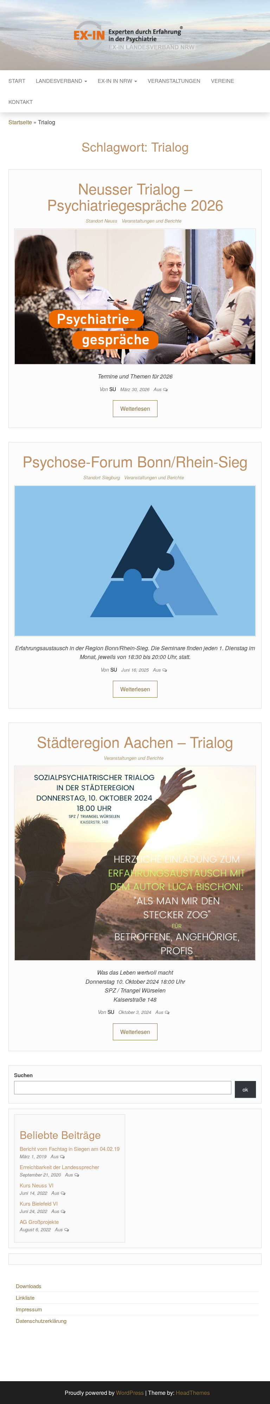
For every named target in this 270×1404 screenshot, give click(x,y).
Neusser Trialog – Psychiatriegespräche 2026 (135, 196)
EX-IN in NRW (116, 80)
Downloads (28, 1286)
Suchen (23, 1075)
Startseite (20, 122)
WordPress (130, 1393)
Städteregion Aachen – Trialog (135, 741)
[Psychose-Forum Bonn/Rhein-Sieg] (135, 560)
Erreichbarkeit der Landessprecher (59, 1167)
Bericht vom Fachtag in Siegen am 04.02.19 (70, 1148)
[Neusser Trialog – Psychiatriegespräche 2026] (135, 296)
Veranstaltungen (174, 80)
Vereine (222, 80)
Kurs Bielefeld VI (39, 1203)
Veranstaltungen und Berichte (151, 220)
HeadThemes (193, 1393)
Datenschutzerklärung (41, 1320)
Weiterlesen (135, 408)
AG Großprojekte (39, 1221)
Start (16, 80)
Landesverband (60, 80)
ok (245, 1089)
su (113, 389)
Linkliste (25, 1297)
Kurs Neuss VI (36, 1185)
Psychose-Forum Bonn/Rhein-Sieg (135, 461)
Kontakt (20, 101)
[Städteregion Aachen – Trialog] (135, 862)
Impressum (29, 1309)
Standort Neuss (101, 220)
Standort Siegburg (101, 477)
